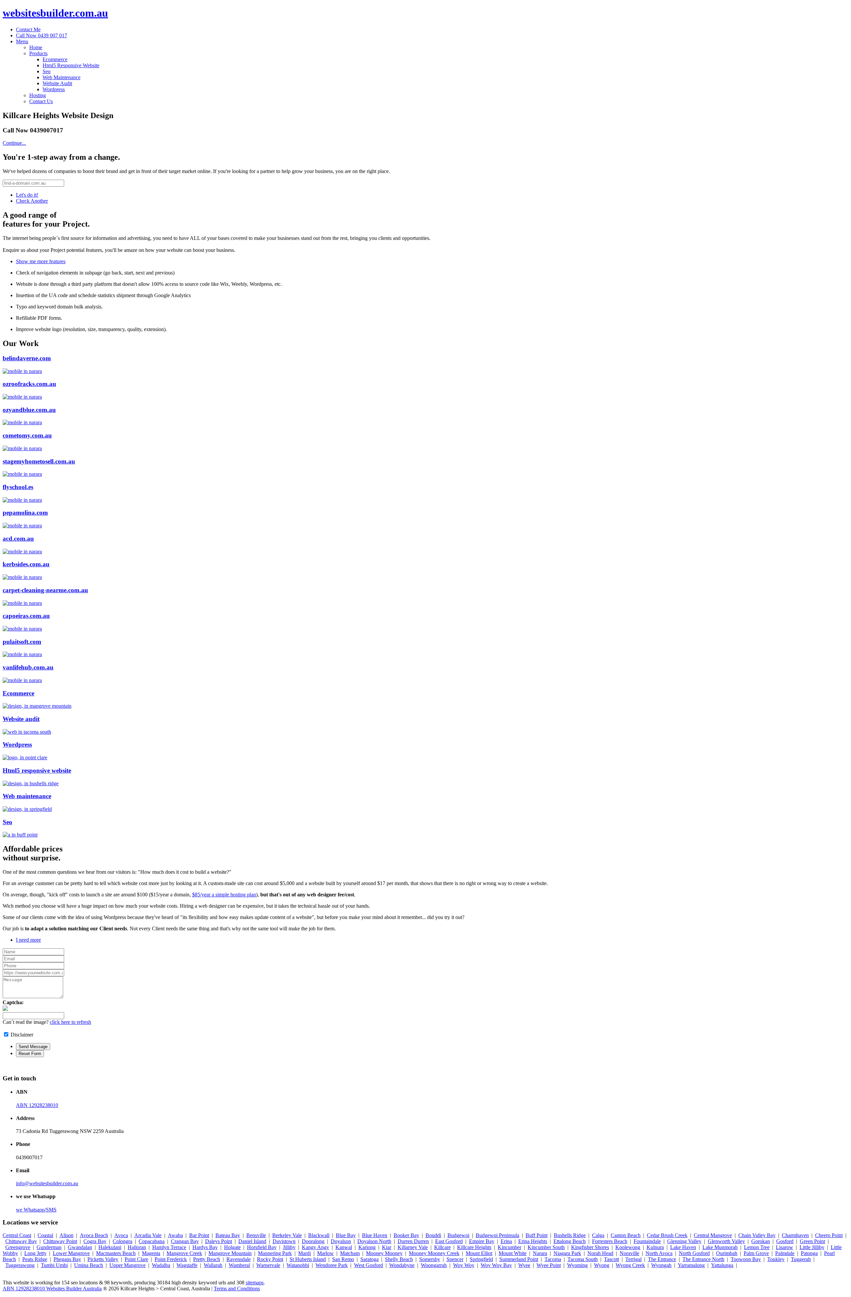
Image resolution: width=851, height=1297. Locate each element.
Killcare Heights (474, 1247)
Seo (47, 71)
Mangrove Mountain (230, 1253)
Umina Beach (88, 1265)
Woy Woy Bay (496, 1265)
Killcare (442, 1247)
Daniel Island (252, 1241)
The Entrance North (703, 1259)
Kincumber (509, 1247)
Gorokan (760, 1241)
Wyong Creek (630, 1265)
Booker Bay (406, 1235)
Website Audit (57, 83)
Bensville (256, 1235)
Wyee (524, 1265)
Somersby (429, 1259)
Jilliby (289, 1247)
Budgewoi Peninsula (497, 1235)
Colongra (122, 1241)
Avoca (121, 1235)
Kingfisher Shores (590, 1247)
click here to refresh (70, 1022)
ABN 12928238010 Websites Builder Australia (52, 1288)
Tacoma (553, 1259)
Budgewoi (458, 1235)
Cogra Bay (94, 1241)
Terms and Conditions (237, 1288)
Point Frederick (171, 1259)
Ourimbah (726, 1253)
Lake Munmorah (720, 1247)
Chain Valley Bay (757, 1235)
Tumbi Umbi (54, 1265)
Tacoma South (582, 1259)
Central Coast (17, 1235)
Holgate (232, 1247)
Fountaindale (647, 1241)
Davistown (284, 1241)
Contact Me (28, 29)
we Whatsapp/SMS (36, 1209)
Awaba (175, 1235)
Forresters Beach (609, 1241)
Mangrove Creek (184, 1253)
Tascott (611, 1259)
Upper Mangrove (127, 1265)
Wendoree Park (331, 1265)
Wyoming (577, 1265)
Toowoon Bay (746, 1259)
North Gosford (694, 1253)
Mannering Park (275, 1253)
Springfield (481, 1259)
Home (35, 47)
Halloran (137, 1247)
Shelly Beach (399, 1259)
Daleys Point (218, 1241)
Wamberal (239, 1265)
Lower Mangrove (71, 1253)
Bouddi (433, 1235)
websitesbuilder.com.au (55, 13)
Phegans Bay (67, 1259)
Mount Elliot (479, 1253)
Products (38, 53)
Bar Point (199, 1235)
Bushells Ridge (570, 1235)
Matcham (350, 1253)
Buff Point (536, 1235)
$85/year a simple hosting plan (224, 894)
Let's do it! (27, 195)
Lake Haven (683, 1247)
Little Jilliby (811, 1247)
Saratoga (369, 1259)
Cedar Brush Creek (667, 1235)
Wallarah (213, 1265)
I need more (28, 940)
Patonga (809, 1253)
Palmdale (784, 1253)
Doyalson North (374, 1241)
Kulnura (655, 1247)
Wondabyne (402, 1265)
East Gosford (449, 1241)
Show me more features (40, 261)
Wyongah (661, 1265)
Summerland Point (518, 1259)
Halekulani (109, 1247)
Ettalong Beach (569, 1241)
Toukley (776, 1259)
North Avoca (659, 1253)
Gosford (784, 1241)
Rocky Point (270, 1259)
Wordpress (54, 89)
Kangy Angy (315, 1247)
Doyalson (341, 1241)
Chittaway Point (60, 1241)
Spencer (454, 1259)
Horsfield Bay (262, 1247)
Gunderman (49, 1247)
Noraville (629, 1253)
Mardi (304, 1253)
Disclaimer (22, 1034)
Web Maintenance (61, 77)
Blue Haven (374, 1235)
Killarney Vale (413, 1247)
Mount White (513, 1253)
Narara (540, 1253)
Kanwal (343, 1247)
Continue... (14, 143)
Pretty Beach (206, 1259)
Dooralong (313, 1241)
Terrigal (633, 1259)
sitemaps (255, 1282)
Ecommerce (55, 59)
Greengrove (17, 1247)
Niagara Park (567, 1253)
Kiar (386, 1247)
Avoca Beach (94, 1235)
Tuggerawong (20, 1265)
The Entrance (662, 1259)
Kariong (367, 1247)
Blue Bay (346, 1235)
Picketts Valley (102, 1259)
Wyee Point (549, 1265)
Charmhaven (795, 1235)
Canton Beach (626, 1235)
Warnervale (268, 1265)
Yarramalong (691, 1265)
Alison (66, 1235)
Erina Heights (532, 1241)
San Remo (343, 1259)
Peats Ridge (34, 1259)
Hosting (37, 95)
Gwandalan (80, 1247)
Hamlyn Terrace (169, 1247)
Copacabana (152, 1241)
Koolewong (627, 1247)
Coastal (45, 1235)
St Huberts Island (308, 1259)
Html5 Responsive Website (71, 65)
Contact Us (41, 101)
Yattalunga (722, 1265)
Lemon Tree (757, 1247)
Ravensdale (238, 1259)
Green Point (812, 1241)
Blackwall (318, 1235)
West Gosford (368, 1265)
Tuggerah (801, 1259)
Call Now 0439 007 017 (41, 35)
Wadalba (161, 1265)
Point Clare (136, 1259)
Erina (506, 1241)
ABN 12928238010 (37, 1105)
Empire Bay (481, 1241)
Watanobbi (298, 1265)
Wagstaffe (187, 1265)
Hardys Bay (205, 1247)
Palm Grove (756, 1253)
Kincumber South (546, 1247)
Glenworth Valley (726, 1241)
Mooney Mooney (384, 1253)
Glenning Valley (684, 1241)
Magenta (151, 1253)
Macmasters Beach (116, 1253)
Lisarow (784, 1247)
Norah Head (600, 1253)
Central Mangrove (713, 1235)
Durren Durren (413, 1241)
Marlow (325, 1253)
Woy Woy (463, 1265)
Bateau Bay (227, 1235)
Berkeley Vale (287, 1235)
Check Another (32, 201)
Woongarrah (434, 1265)
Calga (598, 1235)
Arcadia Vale (148, 1235)
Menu (22, 41)
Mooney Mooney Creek (434, 1253)
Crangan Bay (185, 1241)
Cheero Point (829, 1235)
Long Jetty (35, 1253)
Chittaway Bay (21, 1241)
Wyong (601, 1265)
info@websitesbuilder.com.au (47, 1183)
